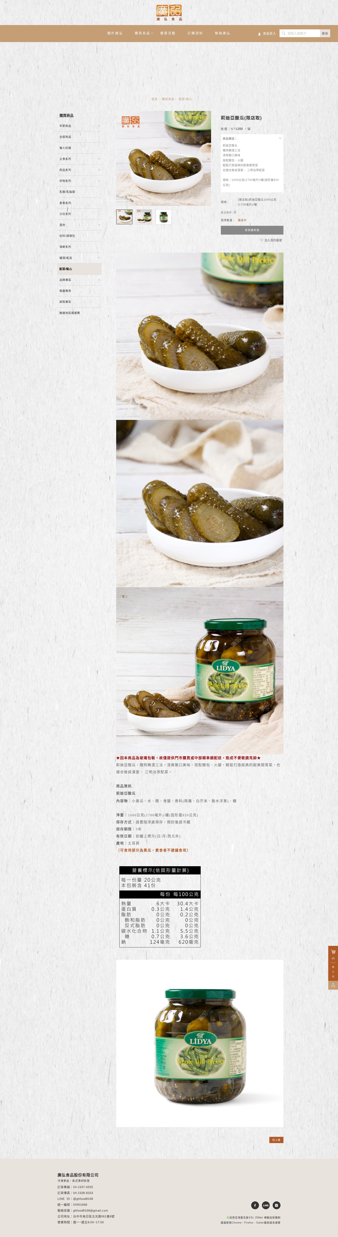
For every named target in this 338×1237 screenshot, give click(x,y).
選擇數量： (228, 220)
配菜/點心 (185, 99)
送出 (325, 33)
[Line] (264, 1205)
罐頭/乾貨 (65, 257)
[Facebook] (253, 1205)
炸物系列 (65, 180)
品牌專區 (65, 279)
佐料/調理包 (67, 235)
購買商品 (142, 33)
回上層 (276, 1139)
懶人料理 (65, 147)
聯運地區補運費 (69, 312)
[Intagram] (275, 1205)
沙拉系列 (65, 213)
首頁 (154, 99)
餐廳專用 (65, 290)
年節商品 (65, 125)
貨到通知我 (252, 230)
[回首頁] (169, 12)
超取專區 (65, 301)
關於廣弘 (115, 33)
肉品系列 (65, 169)
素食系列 (65, 202)
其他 (62, 224)
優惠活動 (168, 33)
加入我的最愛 (273, 240)
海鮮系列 (65, 246)
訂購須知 (195, 33)
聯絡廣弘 (223, 33)
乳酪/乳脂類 (67, 191)
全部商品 (65, 136)
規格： (225, 201)
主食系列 (65, 158)
